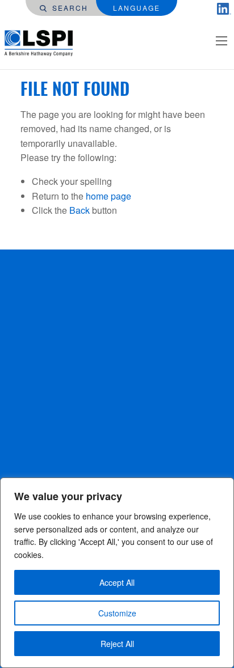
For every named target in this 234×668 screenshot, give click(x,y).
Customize (117, 613)
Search (68, 7)
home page (108, 195)
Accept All (117, 582)
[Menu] (221, 40)
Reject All (117, 643)
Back (79, 210)
